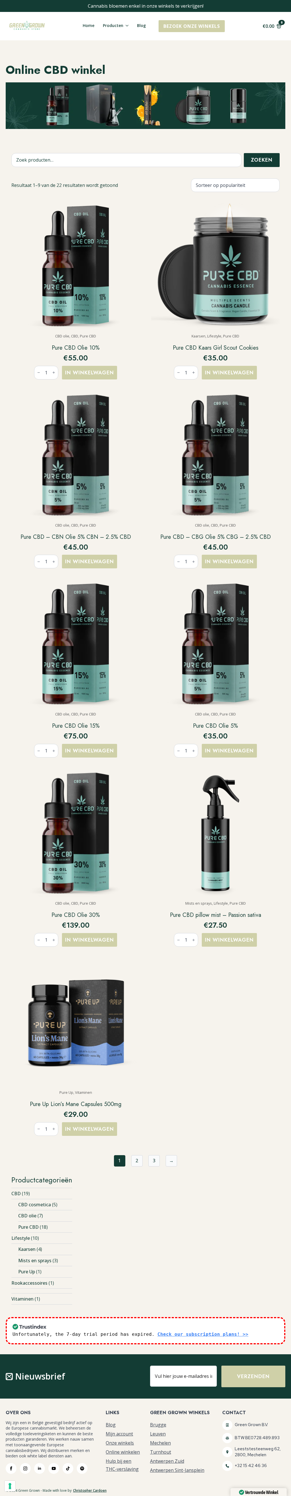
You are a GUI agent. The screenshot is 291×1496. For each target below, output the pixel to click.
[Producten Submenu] (125, 26)
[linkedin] (39, 1468)
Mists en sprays (34, 1260)
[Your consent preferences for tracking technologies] (10, 1486)
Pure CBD (28, 1227)
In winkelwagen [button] (89, 372)
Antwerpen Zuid (167, 1461)
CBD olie (27, 1216)
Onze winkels (120, 1443)
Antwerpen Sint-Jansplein (177, 1470)
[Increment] (54, 372)
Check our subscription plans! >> (202, 1334)
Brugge (158, 1425)
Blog (141, 26)
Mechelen (160, 1443)
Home (88, 26)
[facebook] (11, 1468)
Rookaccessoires (29, 1283)
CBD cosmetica (34, 1204)
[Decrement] (39, 372)
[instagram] (25, 1468)
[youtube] (53, 1468)
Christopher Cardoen (90, 1490)
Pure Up (26, 1271)
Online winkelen (123, 1452)
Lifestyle (20, 1238)
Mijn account (119, 1434)
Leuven (158, 1434)
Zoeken (262, 160)
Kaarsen (27, 1249)
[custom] (68, 1468)
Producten (113, 26)
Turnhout (160, 1452)
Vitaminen (22, 1299)
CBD (16, 1193)
